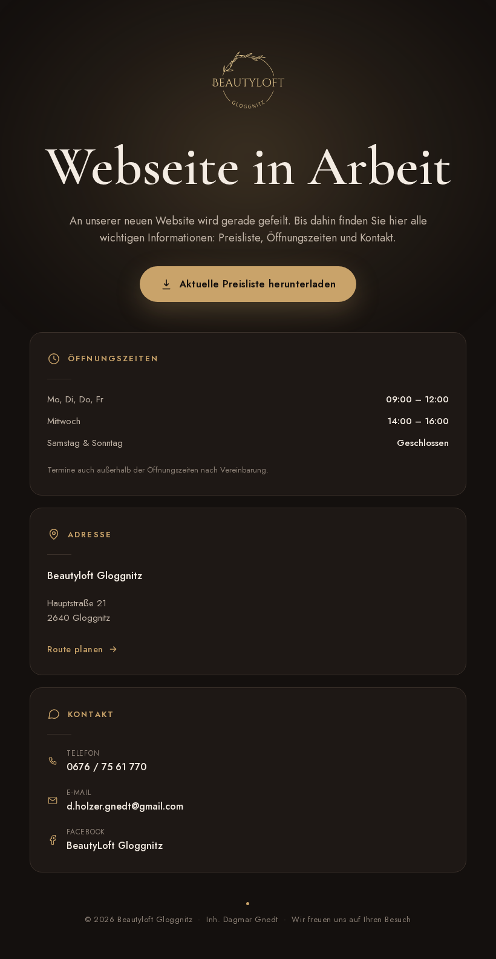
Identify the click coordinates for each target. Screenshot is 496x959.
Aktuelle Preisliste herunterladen (258, 284)
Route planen (75, 649)
